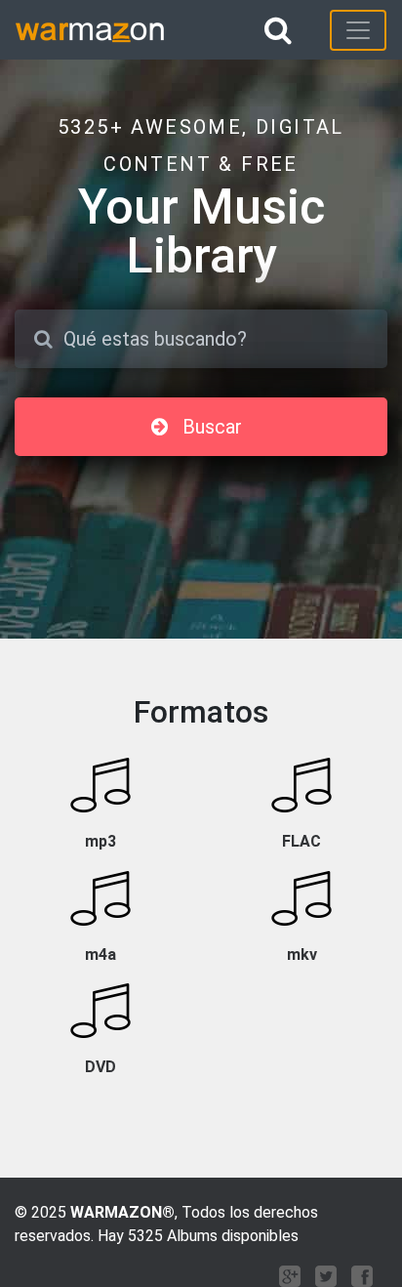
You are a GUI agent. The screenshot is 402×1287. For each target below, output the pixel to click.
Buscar (212, 426)
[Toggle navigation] (358, 30)
